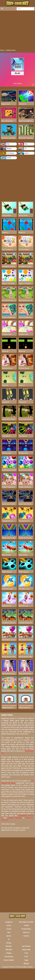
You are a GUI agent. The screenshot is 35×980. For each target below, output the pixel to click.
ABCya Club (26, 949)
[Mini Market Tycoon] (9, 637)
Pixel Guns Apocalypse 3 (8, 138)
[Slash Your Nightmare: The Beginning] (26, 118)
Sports (27, 153)
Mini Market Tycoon (9, 640)
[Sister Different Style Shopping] (9, 688)
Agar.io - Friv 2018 (8, 283)
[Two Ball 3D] (9, 433)
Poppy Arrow (5, 104)
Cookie (26, 925)
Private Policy (26, 929)
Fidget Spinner (7, 572)
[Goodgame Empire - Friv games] (9, 264)
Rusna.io (5, 385)
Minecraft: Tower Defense (26, 138)
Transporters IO (7, 521)
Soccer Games (9, 960)
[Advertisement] (17, 29)
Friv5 (26, 953)
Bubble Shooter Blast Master (12, 538)
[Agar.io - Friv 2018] (9, 280)
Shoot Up (5, 351)
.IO (25, 148)
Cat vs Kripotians (7, 121)
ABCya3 (26, 963)
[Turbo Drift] (9, 399)
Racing (9, 148)
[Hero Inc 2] (26, 101)
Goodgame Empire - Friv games (12, 266)
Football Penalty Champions (11, 623)
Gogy (26, 960)
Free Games (9, 956)
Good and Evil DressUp (9, 674)
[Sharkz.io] (9, 230)
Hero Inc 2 (22, 104)
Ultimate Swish (7, 368)
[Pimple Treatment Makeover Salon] (9, 484)
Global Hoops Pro (8, 707)
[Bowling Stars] (9, 450)
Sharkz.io (5, 232)
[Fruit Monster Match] (9, 467)
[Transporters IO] (9, 518)
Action (9, 157)
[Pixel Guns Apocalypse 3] (8, 135)
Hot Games (10, 153)
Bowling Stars (7, 453)
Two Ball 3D (6, 436)
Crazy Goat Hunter (8, 419)
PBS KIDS (9, 949)
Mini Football (6, 555)
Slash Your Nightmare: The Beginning (26, 121)
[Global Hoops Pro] (9, 705)
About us (26, 932)
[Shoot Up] (9, 348)
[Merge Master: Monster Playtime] (9, 654)
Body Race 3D (6, 606)
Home (2, 50)
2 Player (9, 953)
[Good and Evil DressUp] (9, 671)
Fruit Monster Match (9, 470)
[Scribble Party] (9, 331)
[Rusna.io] (9, 382)
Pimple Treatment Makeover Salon (14, 487)
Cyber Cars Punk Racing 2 (11, 504)
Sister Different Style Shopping (12, 690)
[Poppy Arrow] (8, 101)
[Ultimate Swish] (9, 365)
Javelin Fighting (14, 818)
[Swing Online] (9, 213)
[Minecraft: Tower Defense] (26, 135)
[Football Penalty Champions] (9, 620)
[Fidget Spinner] (9, 569)
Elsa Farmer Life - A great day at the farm (16, 300)
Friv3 (26, 956)
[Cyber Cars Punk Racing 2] (9, 501)
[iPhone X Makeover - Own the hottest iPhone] (9, 314)
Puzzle (9, 929)
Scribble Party (7, 334)
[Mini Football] (9, 552)
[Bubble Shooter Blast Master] (9, 535)
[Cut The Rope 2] (9, 247)
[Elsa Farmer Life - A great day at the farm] (9, 297)
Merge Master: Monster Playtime (13, 657)
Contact (26, 936)
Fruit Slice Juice (7, 589)
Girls (26, 144)
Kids (8, 144)
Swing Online (6, 215)
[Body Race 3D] (9, 603)
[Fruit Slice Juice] (9, 586)
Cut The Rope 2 (7, 249)
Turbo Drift (5, 402)
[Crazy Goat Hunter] (9, 416)
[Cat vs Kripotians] (8, 118)
